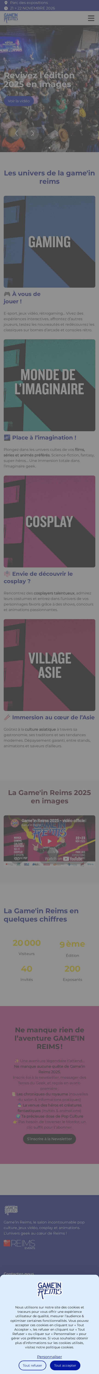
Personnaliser (49, 1357)
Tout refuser (32, 1365)
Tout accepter (65, 1365)
